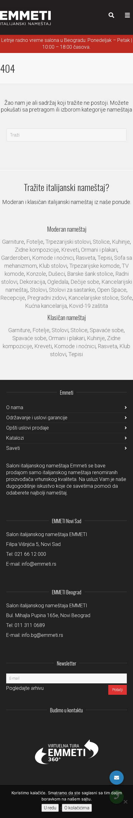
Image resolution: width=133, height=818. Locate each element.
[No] (125, 802)
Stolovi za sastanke (72, 290)
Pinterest (122, 725)
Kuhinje (121, 241)
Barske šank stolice (90, 274)
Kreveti (70, 249)
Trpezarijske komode (94, 265)
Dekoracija (32, 282)
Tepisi (104, 257)
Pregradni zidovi (46, 298)
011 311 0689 (30, 625)
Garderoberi (15, 257)
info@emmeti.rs (39, 564)
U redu (50, 807)
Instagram (81, 725)
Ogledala (57, 282)
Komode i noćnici (53, 257)
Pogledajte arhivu (25, 688)
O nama (14, 407)
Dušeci (56, 274)
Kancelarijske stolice (93, 298)
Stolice (101, 241)
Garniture (13, 241)
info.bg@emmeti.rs (42, 635)
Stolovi (38, 290)
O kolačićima (76, 807)
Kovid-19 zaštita (88, 306)
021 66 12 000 (30, 554)
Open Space (112, 290)
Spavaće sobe (107, 330)
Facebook (108, 725)
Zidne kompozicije (37, 249)
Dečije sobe (85, 282)
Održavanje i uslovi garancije (36, 418)
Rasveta (85, 257)
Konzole (36, 274)
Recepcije (12, 298)
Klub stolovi (53, 265)
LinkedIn (95, 725)
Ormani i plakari (99, 249)
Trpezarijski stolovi (68, 241)
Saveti (13, 448)
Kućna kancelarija (46, 306)
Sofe (126, 298)
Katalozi (15, 438)
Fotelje (34, 241)
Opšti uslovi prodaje (27, 428)
